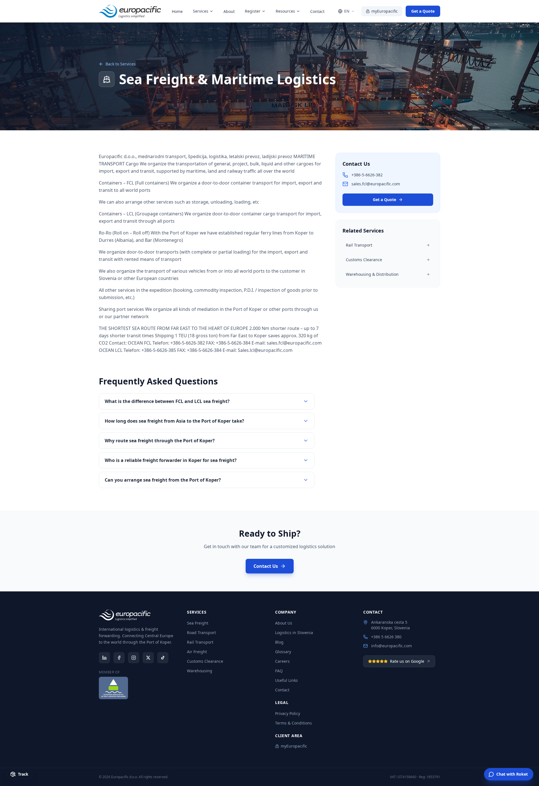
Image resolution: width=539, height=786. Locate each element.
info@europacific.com (391, 645)
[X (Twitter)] (148, 657)
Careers (282, 661)
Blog (279, 642)
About (229, 11)
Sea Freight (197, 623)
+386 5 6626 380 (386, 636)
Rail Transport (200, 642)
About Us (283, 623)
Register (253, 11)
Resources (285, 11)
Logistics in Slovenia (294, 632)
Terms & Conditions (293, 723)
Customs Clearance (205, 661)
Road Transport (201, 632)
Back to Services (121, 64)
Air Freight (197, 651)
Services (200, 11)
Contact (317, 11)
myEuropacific (384, 11)
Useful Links (286, 680)
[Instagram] (133, 657)
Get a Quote (423, 11)
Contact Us (265, 566)
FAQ (279, 670)
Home (177, 11)
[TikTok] (162, 657)
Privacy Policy (287, 713)
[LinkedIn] (104, 657)
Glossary (283, 651)
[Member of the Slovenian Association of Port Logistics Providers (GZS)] (113, 688)
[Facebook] (119, 657)
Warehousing (199, 670)
